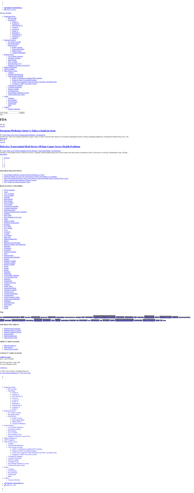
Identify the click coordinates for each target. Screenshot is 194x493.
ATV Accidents (9, 194)
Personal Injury (9, 255)
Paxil (5, 253)
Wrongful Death (9, 303)
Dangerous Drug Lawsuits (12, 330)
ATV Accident (12, 433)
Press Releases (12, 473)
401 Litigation (9, 190)
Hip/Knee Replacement (11, 223)
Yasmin (158, 320)
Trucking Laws (9, 292)
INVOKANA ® (17, 396)
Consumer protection (10, 208)
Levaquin (7, 232)
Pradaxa (6, 259)
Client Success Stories (11, 349)
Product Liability (9, 264)
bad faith (7, 197)
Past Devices (12, 416)
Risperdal (7, 272)
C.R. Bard (78, 317)
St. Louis (106, 320)
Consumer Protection (15, 458)
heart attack (8, 320)
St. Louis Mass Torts (10, 277)
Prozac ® (15, 402)
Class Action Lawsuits (15, 447)
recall (89, 320)
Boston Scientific (60, 317)
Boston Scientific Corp (70, 317)
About (6, 467)
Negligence (7, 248)
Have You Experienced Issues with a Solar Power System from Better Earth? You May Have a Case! (36, 178)
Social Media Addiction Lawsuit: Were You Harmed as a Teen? (24, 175)
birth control (28, 317)
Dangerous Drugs (9, 210)
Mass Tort (7, 237)
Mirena (6, 241)
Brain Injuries (8, 199)
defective (149, 316)
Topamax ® (16, 407)
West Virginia (149, 320)
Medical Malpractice (10, 239)
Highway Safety (9, 221)
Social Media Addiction (11, 275)
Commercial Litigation (11, 206)
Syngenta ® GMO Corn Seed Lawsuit (24, 454)
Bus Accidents (8, 203)
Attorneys (11, 469)
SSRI (101, 320)
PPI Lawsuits (12, 389)
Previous (7, 158)
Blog (9, 476)
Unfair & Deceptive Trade (16, 465)
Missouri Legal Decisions (12, 243)
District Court (165, 317)
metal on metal (65, 320)
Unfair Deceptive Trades (12, 297)
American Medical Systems (11, 317)
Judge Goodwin (30, 320)
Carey (83, 317)
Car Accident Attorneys (15, 427)
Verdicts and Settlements (12, 299)
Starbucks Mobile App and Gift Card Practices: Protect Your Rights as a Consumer (30, 176)
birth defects (35, 317)
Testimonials (12, 474)
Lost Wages (8, 235)
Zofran (6, 306)
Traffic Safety (8, 286)
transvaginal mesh (124, 320)
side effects (95, 320)
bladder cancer (44, 317)
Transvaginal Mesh (44, 151)
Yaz (161, 320)
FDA (2, 320)
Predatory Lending (10, 261)
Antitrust (11, 443)
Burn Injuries (8, 201)
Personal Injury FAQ (14, 434)
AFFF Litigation (9, 440)
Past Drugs (11, 391)
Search (22, 112)
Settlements (7, 273)
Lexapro (6, 233)
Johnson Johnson (18, 320)
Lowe (53, 320)
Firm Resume (8, 347)
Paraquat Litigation (10, 252)
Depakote (7, 214)
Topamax (7, 284)
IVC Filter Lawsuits (14, 413)
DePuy (157, 317)
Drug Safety (8, 215)
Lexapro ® (15, 400)
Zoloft (6, 308)
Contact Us (3, 368)
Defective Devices (10, 411)
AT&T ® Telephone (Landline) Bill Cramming (27, 449)
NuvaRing (7, 250)
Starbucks (7, 279)
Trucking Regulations (11, 293)
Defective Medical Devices (12, 332)
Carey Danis (89, 317)
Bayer (22, 317)
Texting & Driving (10, 283)
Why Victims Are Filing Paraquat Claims (17, 182)
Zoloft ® (15, 409)
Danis (135, 317)
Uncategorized (40, 135)
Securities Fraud (13, 462)
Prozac (6, 266)
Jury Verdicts (8, 228)
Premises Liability (9, 263)
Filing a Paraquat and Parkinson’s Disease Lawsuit (20, 180)
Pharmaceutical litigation (27, 135)
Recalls (6, 268)
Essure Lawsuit (17, 418)
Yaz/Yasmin (8, 304)
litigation (47, 320)
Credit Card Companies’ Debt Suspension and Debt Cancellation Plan (34, 453)
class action (120, 317)
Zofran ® (15, 393)
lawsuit (38, 319)
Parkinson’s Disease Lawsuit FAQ (19, 436)
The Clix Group (25, 373)
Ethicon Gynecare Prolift (184, 317)
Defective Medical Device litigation (26, 151)
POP (77, 320)
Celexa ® (15, 398)
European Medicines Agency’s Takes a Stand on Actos (28, 130)
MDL (58, 320)
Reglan (6, 270)
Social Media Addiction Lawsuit (18, 463)
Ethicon (175, 317)
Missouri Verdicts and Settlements (15, 244)
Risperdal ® (16, 403)
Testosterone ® (17, 405)
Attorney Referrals (14, 480)
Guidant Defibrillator (18, 423)
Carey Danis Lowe (8, 135)
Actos (16, 135)
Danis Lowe (140, 317)
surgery (112, 320)
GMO (6, 219)
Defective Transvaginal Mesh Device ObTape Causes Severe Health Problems (40, 146)
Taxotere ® (15, 394)
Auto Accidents (9, 195)
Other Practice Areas (10, 338)
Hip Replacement (13, 414)
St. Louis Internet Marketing (9, 373)
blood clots (52, 317)
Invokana (7, 224)
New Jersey (72, 320)
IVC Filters (7, 226)
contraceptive (129, 317)
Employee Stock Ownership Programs (24, 451)
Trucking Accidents (10, 290)
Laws (6, 230)
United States (138, 320)
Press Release (83, 320)
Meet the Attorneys (10, 345)
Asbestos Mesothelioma (15, 445)
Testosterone (8, 281)
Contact (6, 478)
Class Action (8, 204)
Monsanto (7, 246)
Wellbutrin (7, 301)
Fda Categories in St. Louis (12, 217)
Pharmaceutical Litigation (12, 328)
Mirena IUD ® (17, 422)
